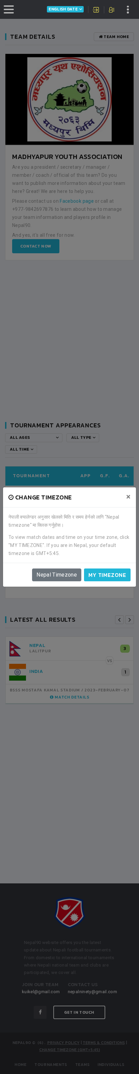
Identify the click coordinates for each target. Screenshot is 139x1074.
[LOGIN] (96, 10)
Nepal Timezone (56, 575)
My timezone (107, 575)
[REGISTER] (112, 10)
